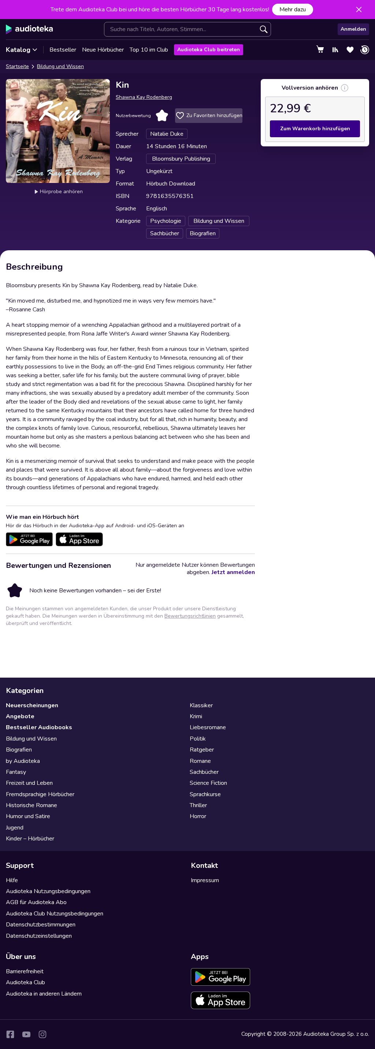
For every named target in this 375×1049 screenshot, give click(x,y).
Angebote (20, 716)
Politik (198, 739)
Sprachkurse (205, 794)
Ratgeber (202, 750)
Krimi (196, 716)
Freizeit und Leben (29, 783)
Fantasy (16, 772)
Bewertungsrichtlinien (190, 615)
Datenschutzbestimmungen (40, 925)
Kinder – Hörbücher (30, 839)
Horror (198, 816)
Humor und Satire (28, 816)
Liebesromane (208, 727)
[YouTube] (26, 1034)
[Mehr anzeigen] (344, 87)
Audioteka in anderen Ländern (44, 994)
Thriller (198, 805)
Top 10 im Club (149, 50)
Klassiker (201, 705)
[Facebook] (10, 1034)
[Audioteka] (29, 29)
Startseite (17, 66)
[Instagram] (42, 1034)
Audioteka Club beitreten (208, 49)
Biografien (19, 750)
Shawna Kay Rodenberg (144, 97)
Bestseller (62, 50)
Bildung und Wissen (60, 66)
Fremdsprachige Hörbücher (40, 794)
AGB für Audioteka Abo (36, 902)
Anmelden (353, 29)
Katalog (18, 49)
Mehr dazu (292, 9)
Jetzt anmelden (233, 572)
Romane (200, 761)
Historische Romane (31, 805)
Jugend (14, 828)
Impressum (205, 880)
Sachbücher (204, 772)
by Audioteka (23, 761)
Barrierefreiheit (25, 971)
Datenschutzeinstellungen (39, 936)
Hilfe (12, 880)
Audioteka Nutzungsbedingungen (48, 891)
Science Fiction (208, 783)
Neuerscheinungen (32, 705)
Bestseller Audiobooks (39, 727)
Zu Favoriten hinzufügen (214, 115)
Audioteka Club (25, 982)
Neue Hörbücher (103, 50)
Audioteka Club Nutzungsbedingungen (54, 914)
